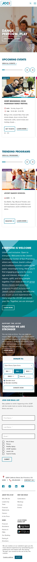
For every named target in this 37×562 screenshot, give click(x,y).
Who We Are (6, 499)
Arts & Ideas (10, 441)
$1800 (11, 376)
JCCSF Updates (11, 449)
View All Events (8, 63)
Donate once (10, 381)
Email (6, 436)
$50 (8, 371)
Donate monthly (11, 383)
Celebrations (21, 499)
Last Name (8, 427)
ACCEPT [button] (18, 557)
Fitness (8, 444)
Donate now (18, 388)
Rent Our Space (22, 495)
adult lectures (19, 288)
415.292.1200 (16, 480)
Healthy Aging (10, 446)
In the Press (6, 516)
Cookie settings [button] (8, 557)
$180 (18, 371)
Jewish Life (9, 451)
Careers (4, 513)
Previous (28, 48)
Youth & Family (11, 454)
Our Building (6, 535)
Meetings (20, 502)
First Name (8, 418)
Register (8, 221)
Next (33, 48)
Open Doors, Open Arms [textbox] (12, 365)
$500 (29, 371)
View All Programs (10, 155)
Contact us (29, 480)
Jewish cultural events (12, 291)
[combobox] (18, 365)
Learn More (22, 129)
